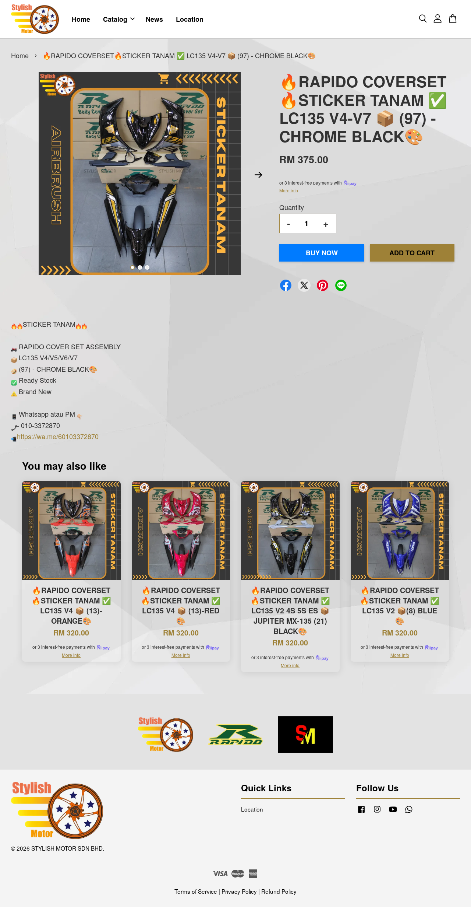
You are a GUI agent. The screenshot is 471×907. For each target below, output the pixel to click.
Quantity (291, 207)
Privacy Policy (239, 891)
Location (189, 19)
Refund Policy (279, 891)
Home (81, 19)
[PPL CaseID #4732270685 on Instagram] (377, 812)
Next (258, 175)
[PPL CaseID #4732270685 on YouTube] (393, 812)
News (154, 19)
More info (288, 190)
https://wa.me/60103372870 (58, 436)
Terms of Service (195, 891)
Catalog (115, 19)
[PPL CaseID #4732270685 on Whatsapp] (409, 812)
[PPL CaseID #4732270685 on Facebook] (361, 812)
